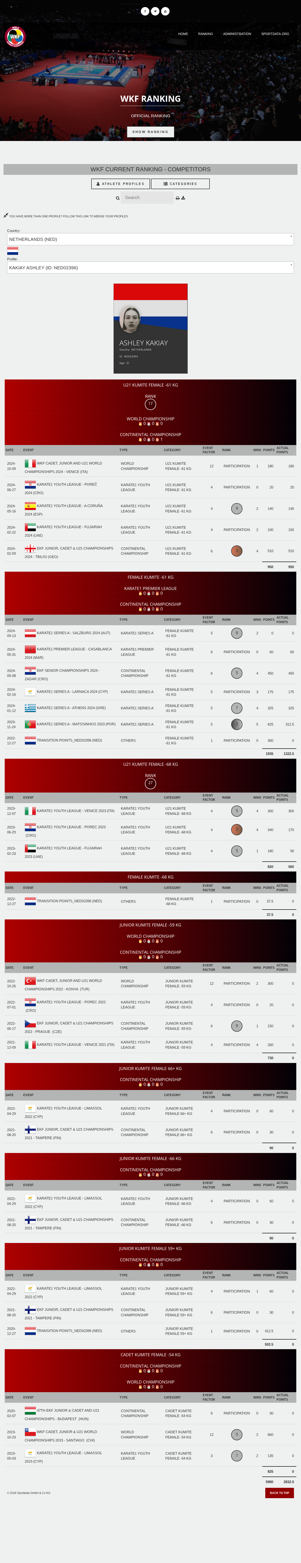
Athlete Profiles (122, 184)
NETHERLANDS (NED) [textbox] (33, 239)
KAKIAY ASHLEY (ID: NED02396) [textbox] (43, 267)
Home (183, 34)
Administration (237, 34)
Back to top (279, 1493)
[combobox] (150, 239)
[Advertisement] (150, 1529)
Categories (183, 184)
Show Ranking (150, 132)
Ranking (205, 34)
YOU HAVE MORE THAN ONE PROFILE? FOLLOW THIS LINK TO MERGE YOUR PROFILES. (68, 216)
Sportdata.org (275, 34)
